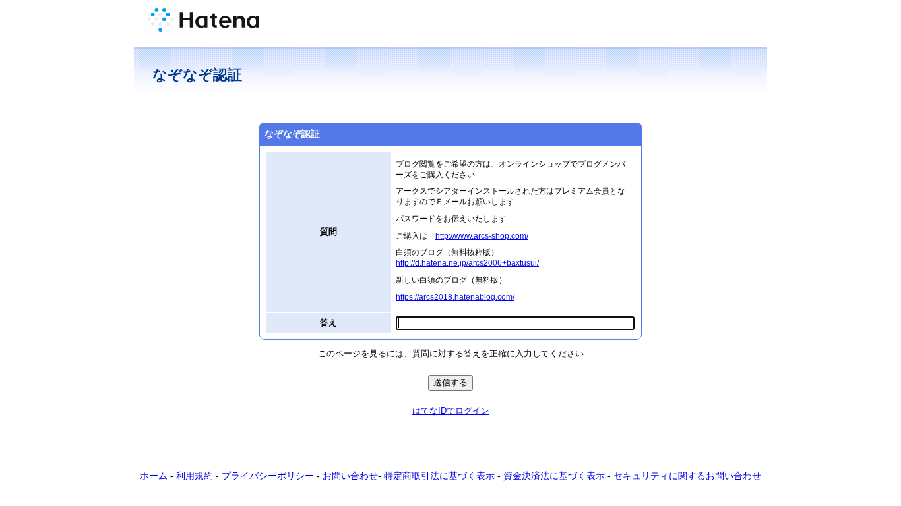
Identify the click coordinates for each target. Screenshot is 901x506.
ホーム (154, 475)
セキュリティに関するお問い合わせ (687, 475)
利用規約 (194, 475)
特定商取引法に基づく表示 (439, 475)
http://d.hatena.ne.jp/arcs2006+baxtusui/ (467, 262)
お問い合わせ (350, 475)
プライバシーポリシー (268, 475)
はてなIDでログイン (450, 411)
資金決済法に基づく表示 (554, 475)
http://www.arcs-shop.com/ (481, 235)
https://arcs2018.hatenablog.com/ (455, 297)
